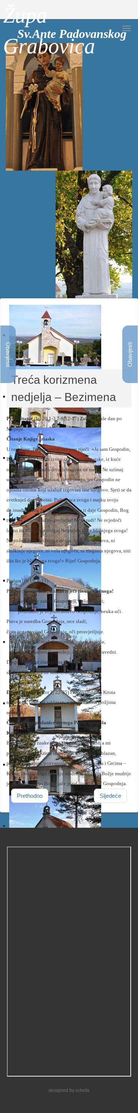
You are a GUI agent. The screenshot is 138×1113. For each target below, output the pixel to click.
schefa (82, 1090)
